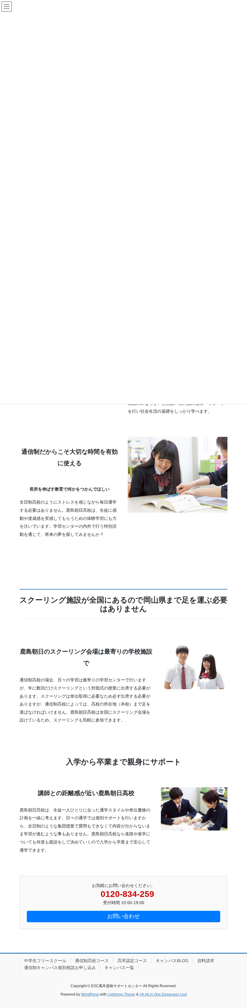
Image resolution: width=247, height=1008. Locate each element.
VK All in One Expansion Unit (163, 994)
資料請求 (205, 960)
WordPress (90, 994)
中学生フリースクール (45, 960)
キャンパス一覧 (119, 967)
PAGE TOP (235, 972)
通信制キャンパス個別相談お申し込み (60, 967)
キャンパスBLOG (172, 960)
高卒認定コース (132, 960)
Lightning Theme (121, 994)
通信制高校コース (92, 960)
